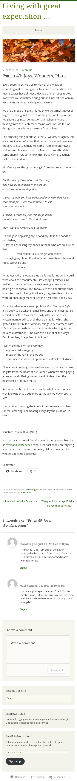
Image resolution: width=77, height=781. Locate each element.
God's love (59, 489)
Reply (23, 568)
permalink (26, 492)
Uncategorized (34, 489)
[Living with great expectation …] (39, 62)
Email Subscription (18, 736)
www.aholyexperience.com (22, 445)
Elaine (28, 70)
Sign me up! (15, 761)
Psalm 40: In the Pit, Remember (20, 501)
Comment (57, 670)
